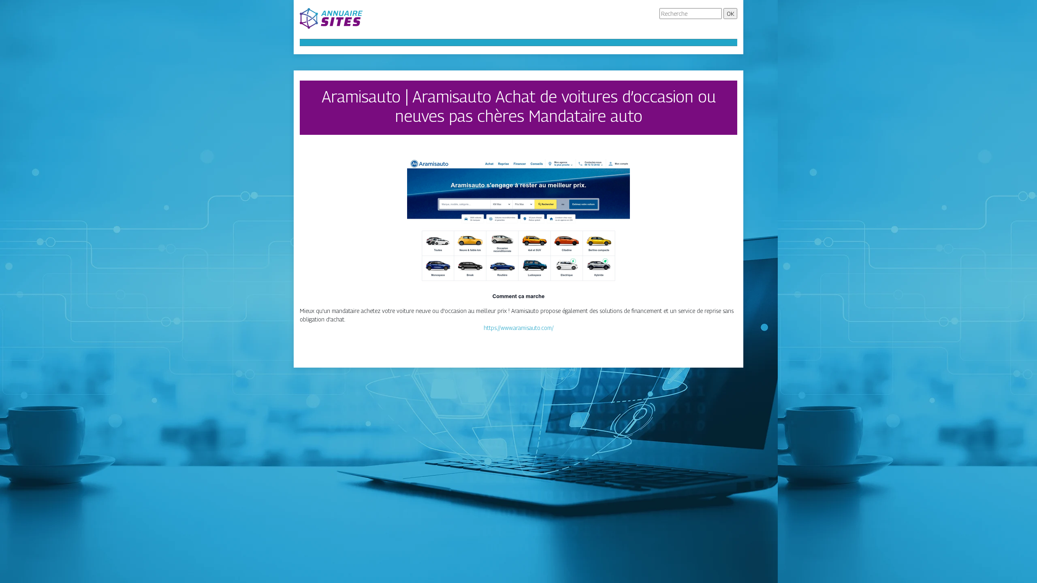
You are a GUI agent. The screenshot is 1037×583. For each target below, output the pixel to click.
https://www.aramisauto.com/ (519, 327)
